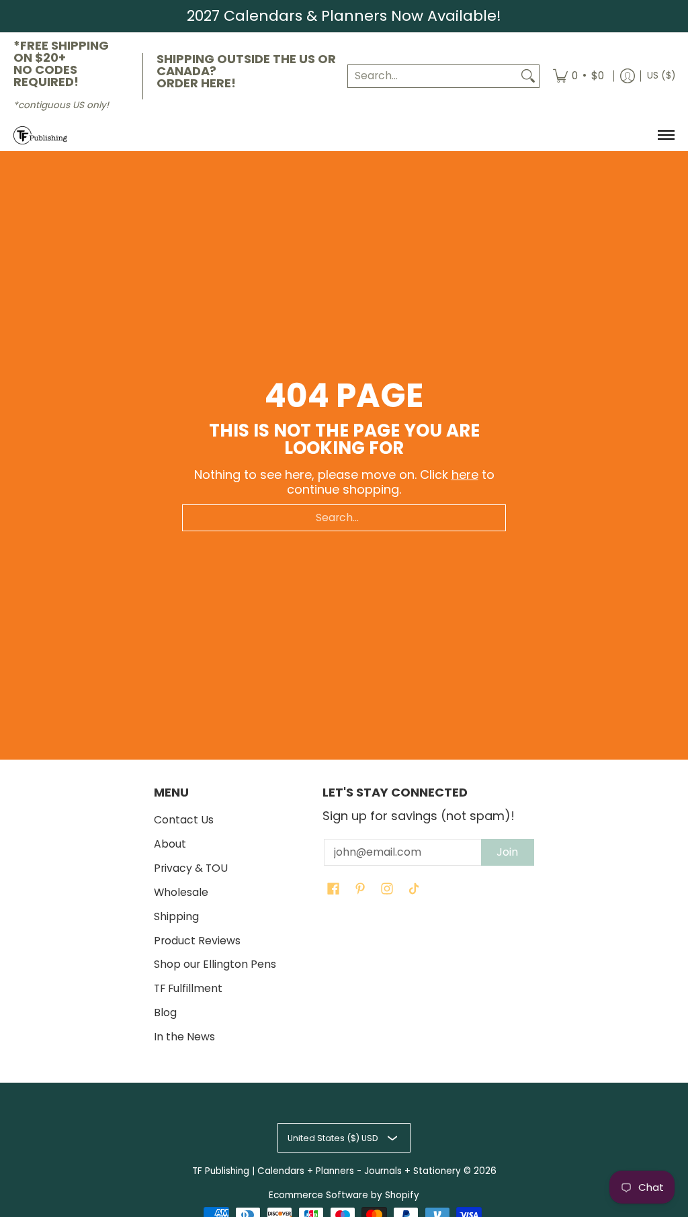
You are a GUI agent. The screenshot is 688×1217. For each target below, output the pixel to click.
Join (507, 852)
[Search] (528, 76)
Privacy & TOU (191, 868)
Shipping (176, 916)
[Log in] (627, 76)
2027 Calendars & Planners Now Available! (344, 15)
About (170, 844)
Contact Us (184, 819)
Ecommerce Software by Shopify (344, 1195)
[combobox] (432, 76)
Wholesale (181, 892)
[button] (333, 890)
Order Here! (196, 83)
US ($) (661, 75)
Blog (165, 1012)
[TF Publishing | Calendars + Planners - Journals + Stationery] (40, 135)
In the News (184, 1036)
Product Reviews (197, 940)
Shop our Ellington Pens (215, 964)
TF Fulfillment (188, 988)
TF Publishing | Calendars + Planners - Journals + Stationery (326, 1171)
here (465, 474)
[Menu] (665, 135)
